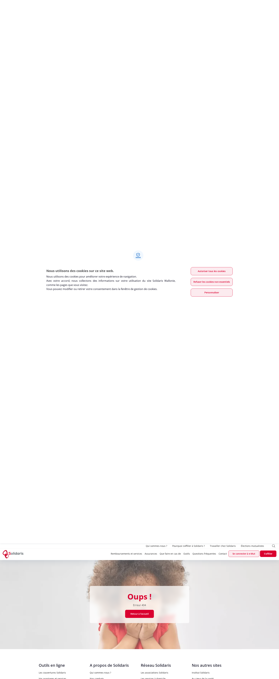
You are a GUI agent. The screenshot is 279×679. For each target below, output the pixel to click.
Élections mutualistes (252, 545)
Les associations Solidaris (154, 672)
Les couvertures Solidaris (52, 672)
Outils (186, 553)
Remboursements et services (126, 553)
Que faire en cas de (170, 553)
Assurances (151, 553)
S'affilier (268, 553)
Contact (223, 553)
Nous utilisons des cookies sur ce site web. (80, 271)
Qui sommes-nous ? (156, 545)
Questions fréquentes (204, 553)
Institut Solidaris (201, 672)
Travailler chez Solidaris (223, 545)
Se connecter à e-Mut (243, 553)
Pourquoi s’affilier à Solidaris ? (188, 545)
